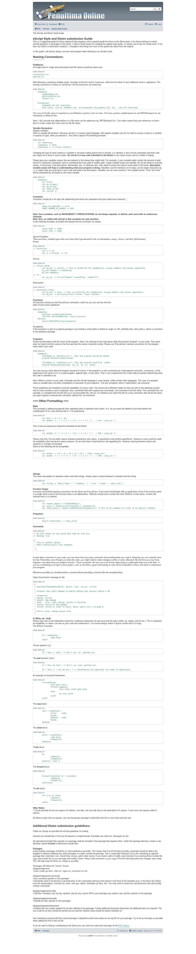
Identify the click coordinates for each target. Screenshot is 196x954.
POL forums (123, 926)
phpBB (89, 936)
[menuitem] (51, 24)
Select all (41, 72)
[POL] (71, 11)
